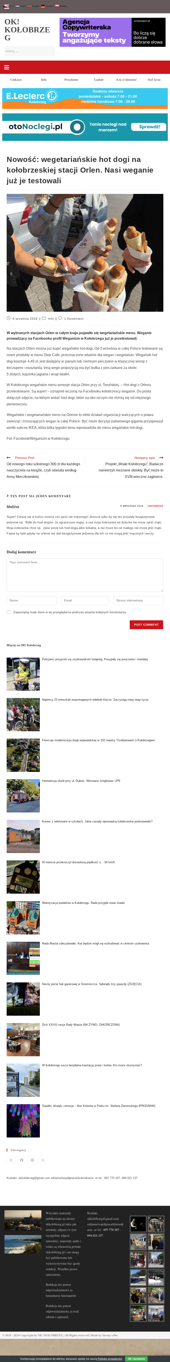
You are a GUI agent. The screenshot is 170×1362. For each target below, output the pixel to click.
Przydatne (71, 79)
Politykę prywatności (110, 1358)
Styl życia (154, 79)
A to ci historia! (126, 79)
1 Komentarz (74, 318)
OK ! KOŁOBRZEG (50, 1335)
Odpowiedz (155, 506)
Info (43, 79)
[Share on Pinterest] (32, 1160)
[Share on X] (11, 1160)
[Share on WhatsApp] (43, 1160)
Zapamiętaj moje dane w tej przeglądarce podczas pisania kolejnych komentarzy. (70, 612)
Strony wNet (110, 1335)
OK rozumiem (136, 1358)
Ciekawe (16, 79)
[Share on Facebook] (21, 1160)
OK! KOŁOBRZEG (27, 29)
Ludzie (98, 79)
